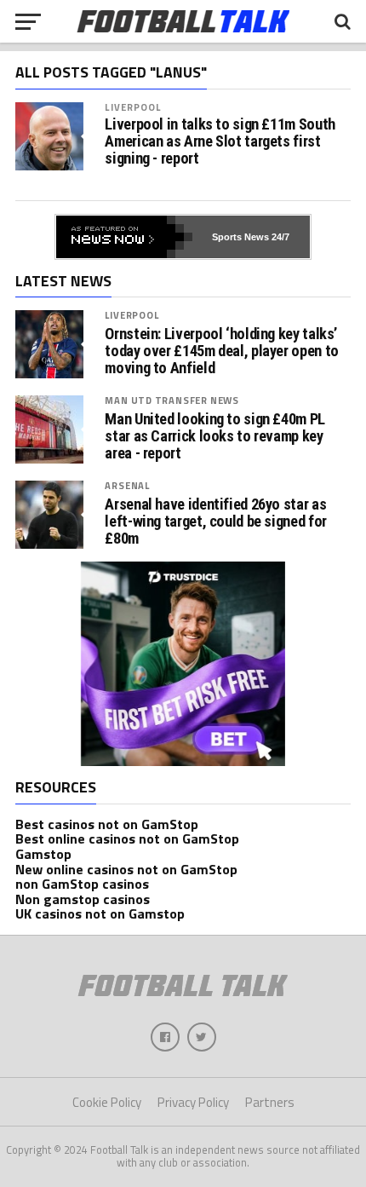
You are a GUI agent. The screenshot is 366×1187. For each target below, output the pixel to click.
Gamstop (43, 854)
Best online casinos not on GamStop (127, 838)
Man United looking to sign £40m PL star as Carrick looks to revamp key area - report (215, 436)
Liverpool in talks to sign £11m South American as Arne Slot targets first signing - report (220, 141)
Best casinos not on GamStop (106, 824)
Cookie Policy (106, 1102)
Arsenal (127, 485)
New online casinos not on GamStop (126, 869)
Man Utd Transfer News (171, 400)
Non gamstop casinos (82, 899)
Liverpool (133, 107)
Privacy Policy (193, 1102)
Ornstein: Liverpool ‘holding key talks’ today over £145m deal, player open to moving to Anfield (221, 351)
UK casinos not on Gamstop (100, 913)
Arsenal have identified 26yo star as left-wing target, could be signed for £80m (215, 521)
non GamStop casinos (82, 883)
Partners (270, 1102)
